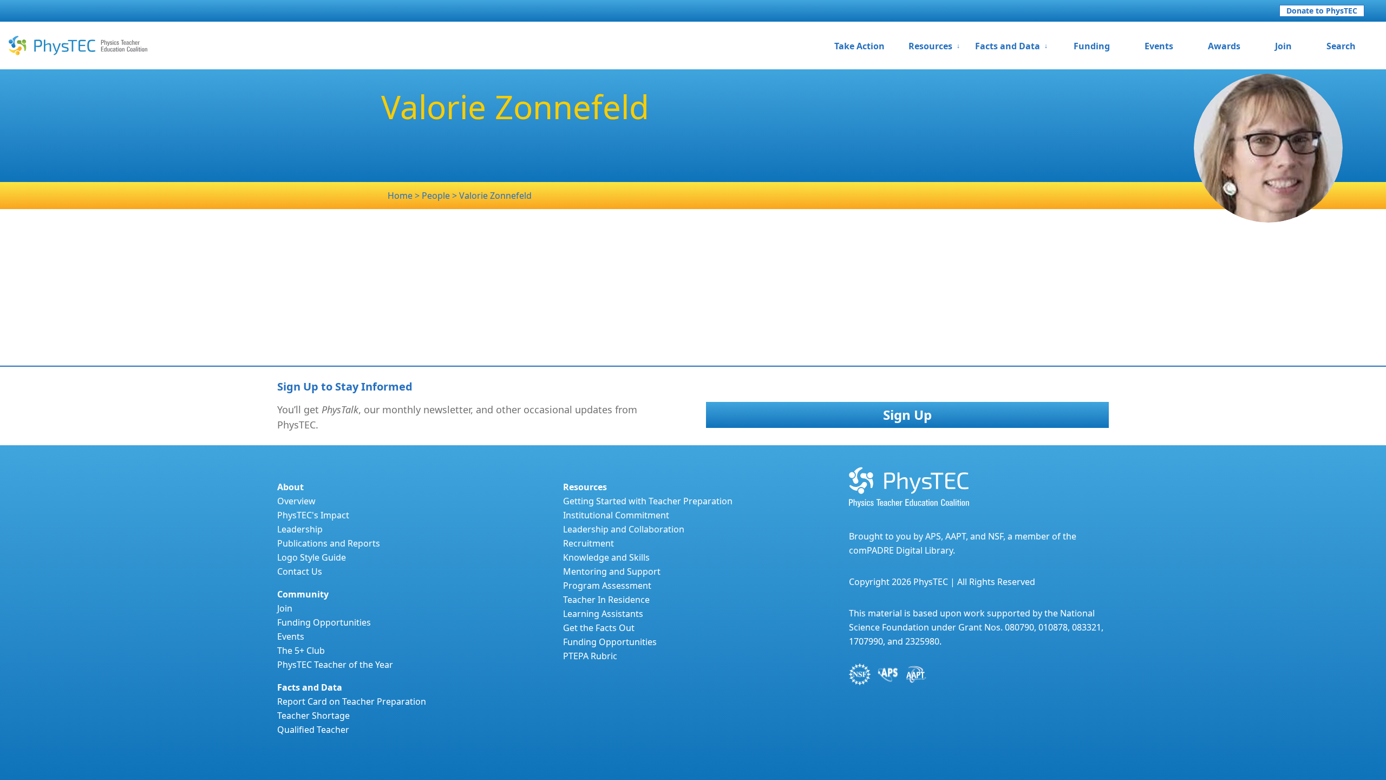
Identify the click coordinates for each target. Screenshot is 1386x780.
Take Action (859, 46)
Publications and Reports (328, 543)
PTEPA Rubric (590, 656)
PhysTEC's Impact (313, 515)
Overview (296, 501)
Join (1283, 46)
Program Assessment (607, 586)
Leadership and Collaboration (623, 529)
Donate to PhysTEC (1321, 10)
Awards (1224, 46)
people (437, 196)
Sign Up (907, 415)
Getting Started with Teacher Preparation (648, 501)
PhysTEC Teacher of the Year (335, 665)
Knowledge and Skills (606, 557)
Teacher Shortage (313, 716)
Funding (1092, 46)
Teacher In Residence (606, 600)
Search (1341, 46)
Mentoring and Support (612, 571)
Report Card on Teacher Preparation (351, 701)
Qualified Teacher (313, 730)
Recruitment (588, 543)
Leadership (300, 529)
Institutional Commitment (616, 515)
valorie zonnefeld (495, 196)
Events (1159, 46)
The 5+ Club (301, 650)
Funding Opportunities (324, 622)
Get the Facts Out (599, 628)
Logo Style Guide (311, 557)
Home (400, 196)
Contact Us (299, 571)
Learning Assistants (603, 614)
